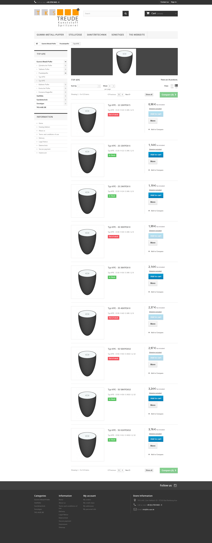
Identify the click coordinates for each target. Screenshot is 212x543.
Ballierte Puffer (43, 84)
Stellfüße (75, 34)
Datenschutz (43, 145)
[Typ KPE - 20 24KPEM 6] (87, 201)
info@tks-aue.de (148, 509)
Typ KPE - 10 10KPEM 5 (119, 105)
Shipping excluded (155, 109)
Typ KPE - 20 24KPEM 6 (119, 186)
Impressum (42, 153)
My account (89, 495)
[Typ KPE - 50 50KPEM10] (87, 363)
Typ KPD (41, 77)
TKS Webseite (137, 34)
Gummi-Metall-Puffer (50, 34)
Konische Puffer (44, 88)
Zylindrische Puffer (45, 65)
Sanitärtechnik (96, 34)
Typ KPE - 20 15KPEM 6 (119, 146)
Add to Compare (157, 129)
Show (105, 86)
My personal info (89, 509)
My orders (87, 500)
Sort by (74, 86)
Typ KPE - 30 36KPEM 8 (119, 267)
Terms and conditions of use (48, 134)
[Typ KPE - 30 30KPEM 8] (87, 241)
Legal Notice (43, 142)
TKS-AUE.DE (41, 107)
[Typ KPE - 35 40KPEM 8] (87, 322)
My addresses (88, 506)
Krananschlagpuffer (45, 92)
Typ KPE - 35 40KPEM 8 (119, 308)
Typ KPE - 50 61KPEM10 (119, 430)
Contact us (165, 2)
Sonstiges (118, 34)
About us (41, 131)
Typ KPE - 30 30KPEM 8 (119, 227)
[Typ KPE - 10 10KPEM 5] (87, 119)
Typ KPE (41, 81)
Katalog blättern (44, 127)
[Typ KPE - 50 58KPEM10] (87, 404)
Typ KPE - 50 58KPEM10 (119, 389)
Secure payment (44, 149)
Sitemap (62, 527)
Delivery (41, 138)
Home (40, 123)
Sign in (174, 2)
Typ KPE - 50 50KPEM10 (119, 349)
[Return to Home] (36, 43)
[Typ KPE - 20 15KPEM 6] (87, 160)
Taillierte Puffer (43, 69)
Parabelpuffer (43, 73)
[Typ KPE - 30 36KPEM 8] (87, 282)
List (176, 87)
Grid (172, 87)
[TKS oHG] (57, 17)
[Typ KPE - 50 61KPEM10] (87, 444)
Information (45, 116)
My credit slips (88, 503)
